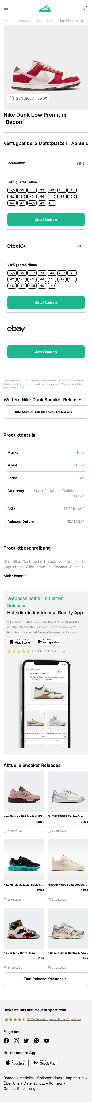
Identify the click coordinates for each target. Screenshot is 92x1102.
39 (42, 190)
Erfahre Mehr (17, 387)
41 (72, 190)
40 (52, 190)
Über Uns (11, 1083)
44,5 (51, 196)
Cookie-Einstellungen (22, 1088)
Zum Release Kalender (43, 979)
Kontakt (55, 1083)
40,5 (62, 190)
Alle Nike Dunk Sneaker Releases (43, 412)
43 (32, 196)
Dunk (51, 20)
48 (42, 203)
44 (42, 196)
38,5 (32, 190)
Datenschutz (34, 1083)
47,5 (32, 203)
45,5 (72, 196)
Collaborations (49, 1078)
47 (22, 203)
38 (22, 190)
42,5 (22, 196)
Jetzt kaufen (46, 219)
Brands (9, 1078)
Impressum (75, 1078)
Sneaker (24, 20)
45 (62, 196)
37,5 (12, 190)
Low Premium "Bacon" (74, 20)
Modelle (26, 1078)
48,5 (51, 203)
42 (12, 196)
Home (9, 20)
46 (12, 203)
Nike (39, 20)
